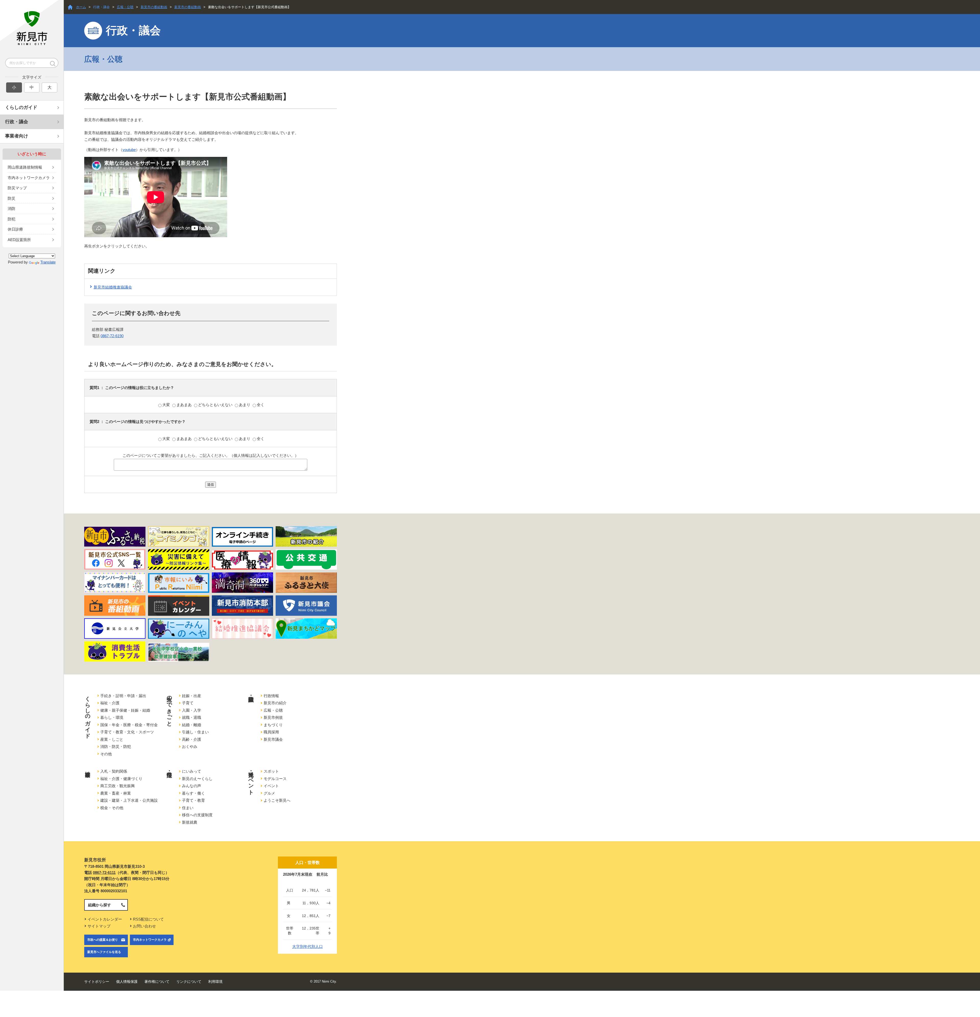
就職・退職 (191, 717)
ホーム (81, 7)
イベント (271, 786)
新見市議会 (273, 739)
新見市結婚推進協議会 (113, 287)
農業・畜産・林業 (115, 793)
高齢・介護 (191, 739)
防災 (11, 198)
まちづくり (273, 725)
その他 (106, 754)
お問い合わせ (144, 926)
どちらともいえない (216, 405)
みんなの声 (191, 786)
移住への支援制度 (197, 815)
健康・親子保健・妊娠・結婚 (125, 710)
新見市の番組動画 (154, 7)
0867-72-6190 (112, 336)
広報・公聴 (125, 7)
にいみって (191, 771)
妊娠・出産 (191, 696)
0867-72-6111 (104, 872)
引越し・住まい (195, 732)
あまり (245, 405)
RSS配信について (148, 919)
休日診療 (15, 229)
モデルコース (275, 778)
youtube (129, 149)
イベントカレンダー (105, 919)
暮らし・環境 (111, 717)
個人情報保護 (127, 982)
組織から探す (99, 905)
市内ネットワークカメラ (29, 177)
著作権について (156, 982)
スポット (271, 771)
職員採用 (271, 732)
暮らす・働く (193, 793)
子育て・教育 (193, 800)
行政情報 (271, 696)
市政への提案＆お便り (102, 939)
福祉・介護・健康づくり (121, 778)
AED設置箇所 (19, 239)
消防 (11, 208)
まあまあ (184, 405)
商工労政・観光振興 (117, 786)
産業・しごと (111, 739)
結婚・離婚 (191, 725)
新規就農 (189, 822)
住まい (187, 808)
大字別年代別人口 (307, 946)
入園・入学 (191, 710)
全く (260, 405)
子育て (187, 703)
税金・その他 (111, 808)
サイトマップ (99, 926)
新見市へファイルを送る (104, 952)
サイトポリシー (96, 982)
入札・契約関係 (113, 771)
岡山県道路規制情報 (25, 167)
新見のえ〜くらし (197, 778)
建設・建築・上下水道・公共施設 (129, 800)
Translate (48, 262)
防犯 (11, 219)
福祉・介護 (109, 703)
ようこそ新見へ (277, 800)
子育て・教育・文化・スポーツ (127, 732)
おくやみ (189, 746)
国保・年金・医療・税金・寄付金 (129, 725)
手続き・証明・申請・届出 (123, 696)
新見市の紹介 (275, 703)
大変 (166, 405)
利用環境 (215, 982)
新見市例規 (273, 717)
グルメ (269, 793)
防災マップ (17, 188)
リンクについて (188, 982)
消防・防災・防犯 (115, 746)
